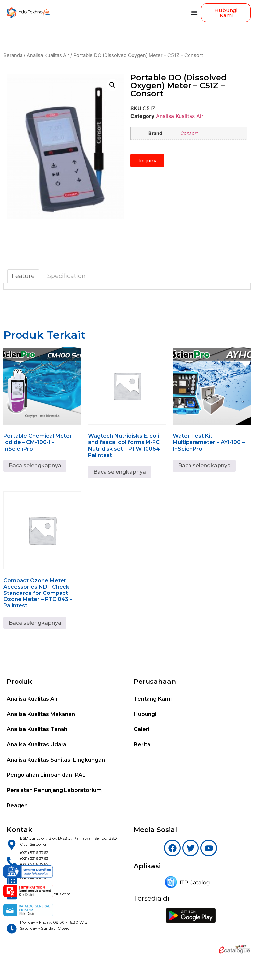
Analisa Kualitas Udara (36, 744)
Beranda (12, 55)
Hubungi (145, 714)
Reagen (17, 805)
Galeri (141, 729)
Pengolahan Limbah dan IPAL (46, 775)
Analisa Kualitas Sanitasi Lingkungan (56, 760)
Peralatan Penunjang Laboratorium (54, 790)
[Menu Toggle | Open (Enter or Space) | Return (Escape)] (194, 12)
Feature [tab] (23, 276)
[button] (112, 85)
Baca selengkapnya (35, 465)
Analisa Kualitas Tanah (37, 729)
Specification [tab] (66, 276)
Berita (142, 744)
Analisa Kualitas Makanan (41, 714)
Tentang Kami (153, 699)
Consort (189, 133)
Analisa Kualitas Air (48, 55)
